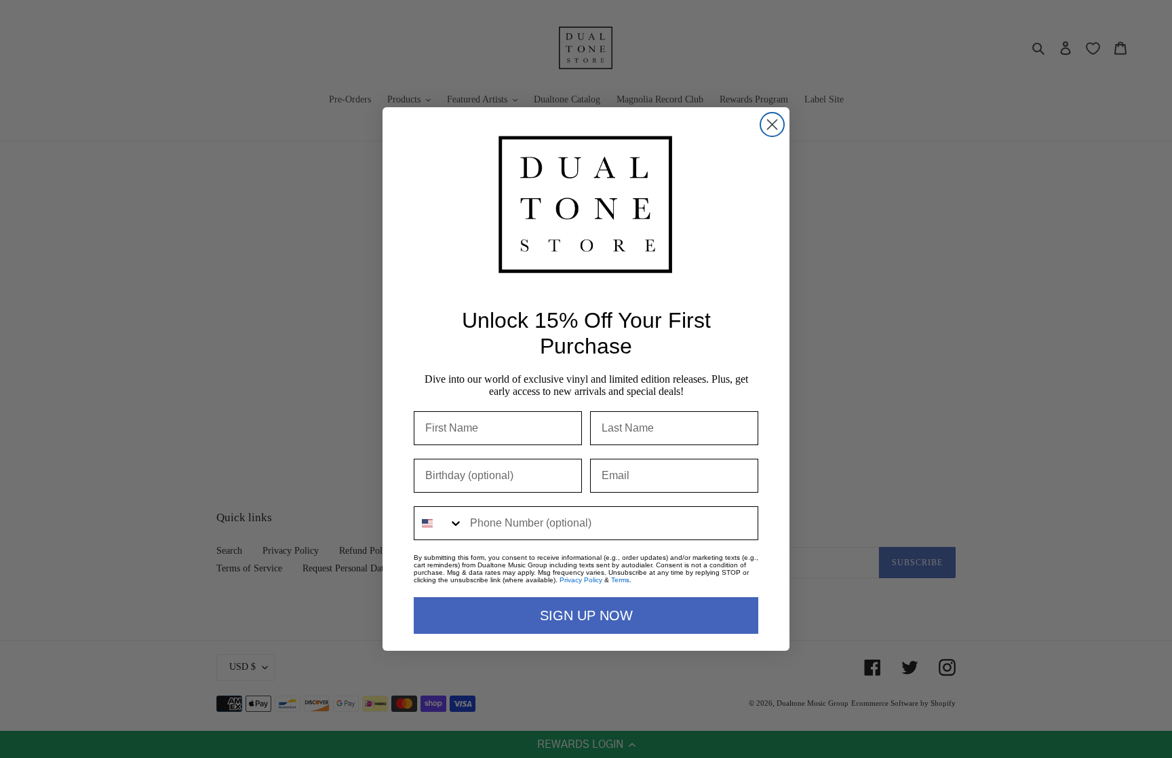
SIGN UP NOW (586, 615)
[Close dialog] (772, 124)
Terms (620, 580)
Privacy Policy (581, 580)
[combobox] (438, 523)
